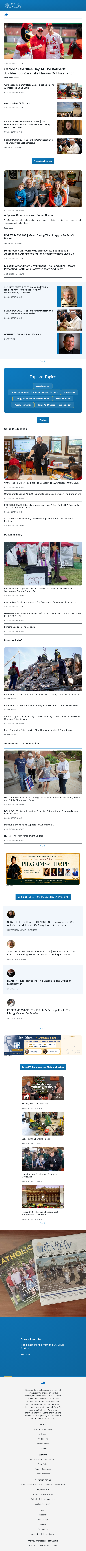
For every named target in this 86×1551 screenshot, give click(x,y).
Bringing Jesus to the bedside (19, 627)
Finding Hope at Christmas (35, 1103)
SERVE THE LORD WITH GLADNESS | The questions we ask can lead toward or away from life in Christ (27, 124)
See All (43, 361)
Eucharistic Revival (43, 1504)
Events (43, 1524)
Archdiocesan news (14, 64)
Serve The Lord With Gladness (22, 930)
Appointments (42, 386)
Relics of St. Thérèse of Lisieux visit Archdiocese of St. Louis (40, 1213)
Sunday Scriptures (16, 959)
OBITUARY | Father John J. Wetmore (22, 334)
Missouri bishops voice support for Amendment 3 (29, 824)
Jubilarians (69, 392)
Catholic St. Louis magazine (43, 1499)
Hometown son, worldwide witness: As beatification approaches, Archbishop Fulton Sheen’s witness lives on (39, 252)
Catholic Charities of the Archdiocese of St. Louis (34, 392)
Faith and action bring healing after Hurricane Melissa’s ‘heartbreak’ (38, 730)
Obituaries (9, 339)
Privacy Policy (44, 1545)
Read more (8, 78)
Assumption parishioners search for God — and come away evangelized (40, 602)
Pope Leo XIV (43, 1489)
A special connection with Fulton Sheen (28, 215)
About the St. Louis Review (43, 1534)
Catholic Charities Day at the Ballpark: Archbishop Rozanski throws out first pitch (39, 71)
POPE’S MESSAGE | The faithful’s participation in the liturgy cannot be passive (28, 312)
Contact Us (43, 1529)
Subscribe (43, 1515)
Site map (31, 1545)
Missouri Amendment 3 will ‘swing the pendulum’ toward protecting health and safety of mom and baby (39, 267)
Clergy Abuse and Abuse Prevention (32, 398)
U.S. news (43, 1434)
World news (10, 699)
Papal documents (22, 405)
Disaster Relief (63, 398)
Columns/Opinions (13, 132)
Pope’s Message (43, 1474)
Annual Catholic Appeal (43, 1494)
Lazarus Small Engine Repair (36, 1139)
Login (56, 1545)
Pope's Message (14, 1018)
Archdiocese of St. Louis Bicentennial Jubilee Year (43, 1485)
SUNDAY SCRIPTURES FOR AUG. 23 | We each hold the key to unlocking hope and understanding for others (27, 290)
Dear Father (13, 989)
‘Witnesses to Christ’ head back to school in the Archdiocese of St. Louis (41, 483)
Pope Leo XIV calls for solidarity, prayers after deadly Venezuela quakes (41, 705)
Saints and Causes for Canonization (54, 405)
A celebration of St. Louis (17, 103)
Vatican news (43, 1444)
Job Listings (43, 1520)
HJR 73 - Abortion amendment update (23, 836)
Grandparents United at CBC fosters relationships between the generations (42, 494)
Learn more (25, 1354)
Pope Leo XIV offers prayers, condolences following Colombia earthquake (41, 694)
